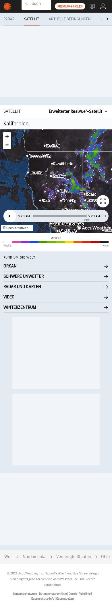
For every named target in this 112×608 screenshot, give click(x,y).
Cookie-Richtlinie (80, 594)
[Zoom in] (7, 136)
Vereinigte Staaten (73, 557)
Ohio (105, 557)
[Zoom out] (7, 145)
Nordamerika (35, 557)
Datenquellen (65, 599)
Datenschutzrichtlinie (53, 594)
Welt (8, 557)
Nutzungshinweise (25, 594)
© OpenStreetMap (15, 228)
